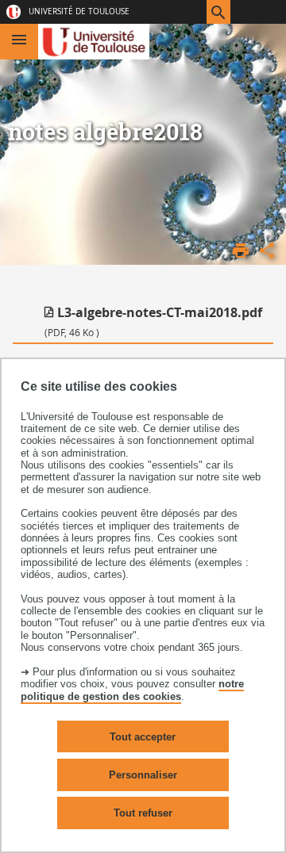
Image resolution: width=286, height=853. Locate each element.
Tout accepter (143, 737)
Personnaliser (143, 775)
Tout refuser (143, 813)
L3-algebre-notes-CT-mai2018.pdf (153, 321)
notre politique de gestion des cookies (132, 690)
